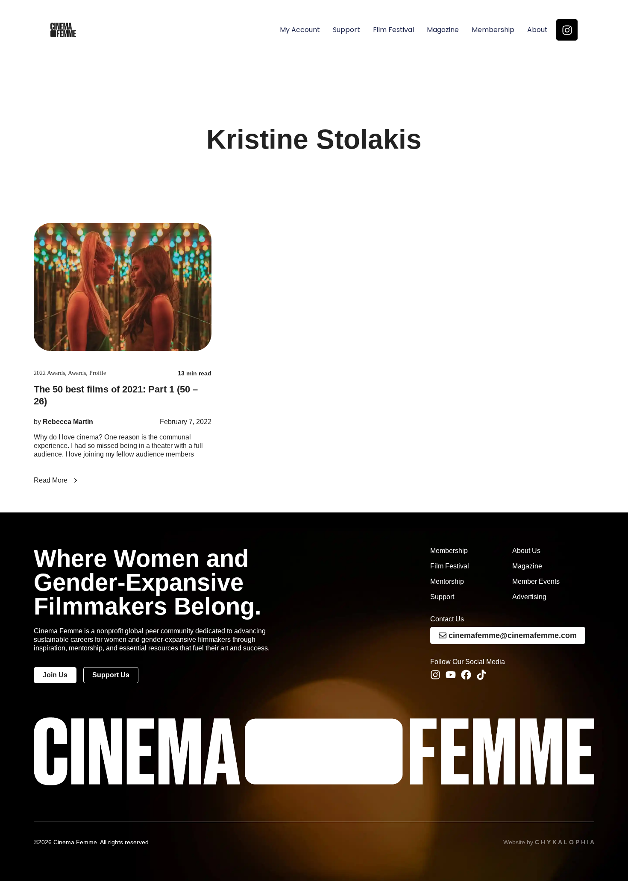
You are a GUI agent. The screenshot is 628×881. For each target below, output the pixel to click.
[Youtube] (451, 675)
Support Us (110, 675)
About (537, 30)
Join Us (55, 675)
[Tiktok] (481, 675)
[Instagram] (567, 30)
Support (346, 30)
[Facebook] (466, 675)
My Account (300, 30)
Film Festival (393, 30)
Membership (493, 30)
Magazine (443, 30)
